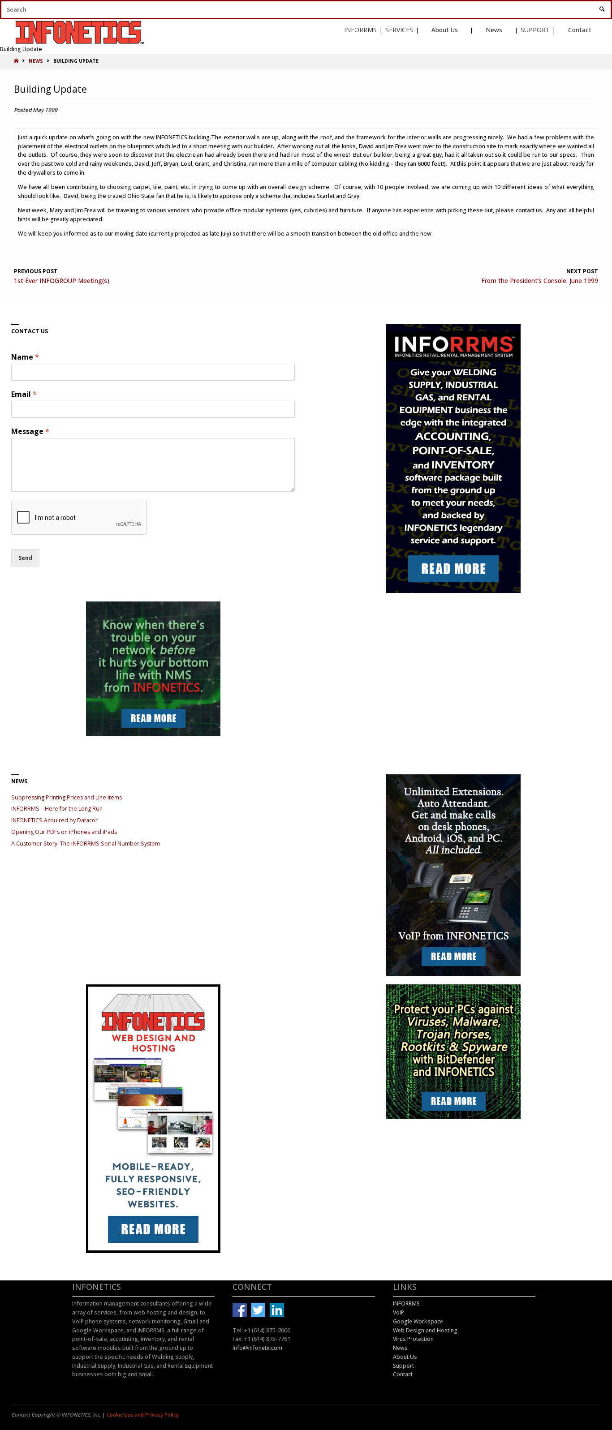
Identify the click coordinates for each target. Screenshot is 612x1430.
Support (535, 30)
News (494, 30)
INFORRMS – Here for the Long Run (57, 808)
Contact (579, 30)
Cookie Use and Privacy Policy (143, 1414)
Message (30, 431)
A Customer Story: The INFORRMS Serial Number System (85, 843)
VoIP (398, 1312)
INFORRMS (360, 30)
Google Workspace (418, 1321)
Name (25, 357)
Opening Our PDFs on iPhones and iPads (64, 832)
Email (24, 394)
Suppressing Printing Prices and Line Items (66, 797)
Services (399, 30)
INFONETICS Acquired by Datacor (54, 820)
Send (25, 558)
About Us (444, 30)
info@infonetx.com (257, 1348)
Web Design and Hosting (425, 1330)
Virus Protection (413, 1339)
